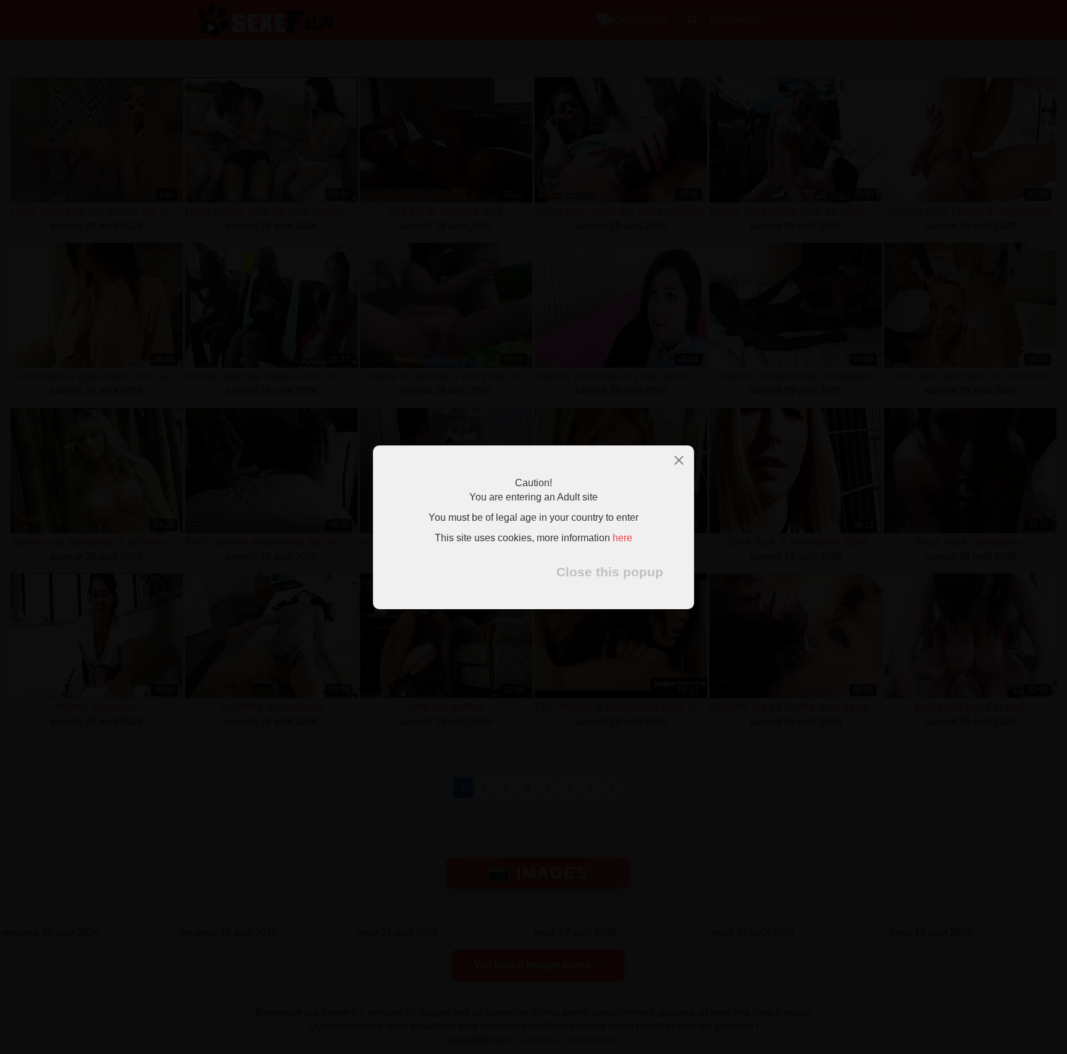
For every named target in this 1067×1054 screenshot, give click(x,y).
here (622, 537)
